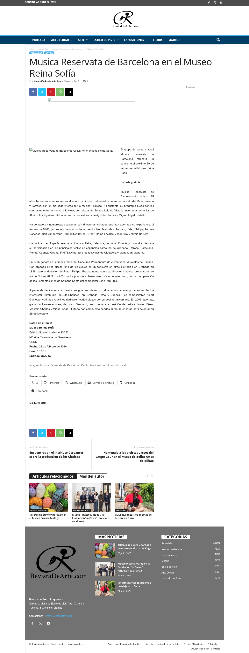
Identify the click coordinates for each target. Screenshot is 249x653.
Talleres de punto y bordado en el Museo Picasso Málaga (47, 516)
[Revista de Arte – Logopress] (124, 20)
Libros (158, 40)
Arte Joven (167, 572)
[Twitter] (42, 92)
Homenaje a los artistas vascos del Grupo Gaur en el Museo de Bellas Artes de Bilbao (125, 457)
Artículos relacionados (53, 476)
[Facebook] (209, 3)
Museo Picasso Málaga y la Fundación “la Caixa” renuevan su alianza (90, 518)
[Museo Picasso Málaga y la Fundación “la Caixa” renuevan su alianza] (91, 497)
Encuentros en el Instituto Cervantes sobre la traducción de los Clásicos (56, 455)
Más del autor (91, 476)
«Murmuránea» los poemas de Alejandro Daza (133, 516)
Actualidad (60, 40)
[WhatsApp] (60, 92)
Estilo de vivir (104, 40)
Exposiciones (134, 40)
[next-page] (152, 476)
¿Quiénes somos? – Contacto (205, 648)
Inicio (31, 49)
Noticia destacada (38, 510)
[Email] (69, 92)
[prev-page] (147, 476)
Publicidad (213, 643)
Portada (38, 40)
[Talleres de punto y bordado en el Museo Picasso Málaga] (48, 497)
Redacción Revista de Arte (47, 81)
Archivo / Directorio (193, 643)
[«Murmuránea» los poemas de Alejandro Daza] (134, 497)
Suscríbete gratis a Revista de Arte (162, 643)
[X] (215, 3)
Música (49, 53)
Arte (81, 40)
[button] (218, 40)
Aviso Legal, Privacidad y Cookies (124, 643)
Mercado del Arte (171, 578)
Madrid (174, 40)
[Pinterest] (51, 92)
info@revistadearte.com (58, 615)
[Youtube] (221, 3)
